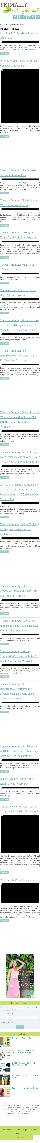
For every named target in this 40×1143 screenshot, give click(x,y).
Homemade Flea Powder (22, 1038)
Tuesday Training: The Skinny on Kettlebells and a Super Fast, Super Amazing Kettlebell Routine (20, 751)
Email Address (7, 1014)
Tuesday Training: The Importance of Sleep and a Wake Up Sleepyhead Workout (18, 355)
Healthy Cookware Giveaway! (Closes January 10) (23, 1064)
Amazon (35, 1105)
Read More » (4, 53)
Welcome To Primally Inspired (17, 880)
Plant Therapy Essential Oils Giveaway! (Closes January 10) (23, 1051)
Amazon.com (12, 1113)
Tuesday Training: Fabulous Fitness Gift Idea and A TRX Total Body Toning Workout (19, 590)
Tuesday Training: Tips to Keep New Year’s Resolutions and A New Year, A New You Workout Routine (20, 456)
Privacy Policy (20, 1137)
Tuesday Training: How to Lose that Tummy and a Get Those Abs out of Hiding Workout (19, 625)
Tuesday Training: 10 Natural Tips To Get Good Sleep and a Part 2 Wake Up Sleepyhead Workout (19, 325)
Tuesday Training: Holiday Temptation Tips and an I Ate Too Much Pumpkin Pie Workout (19, 656)
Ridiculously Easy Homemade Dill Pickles (25, 1076)
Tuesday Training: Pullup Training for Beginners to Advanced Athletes (19, 529)
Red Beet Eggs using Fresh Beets (25, 1088)
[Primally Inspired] (20, 7)
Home (2, 25)
